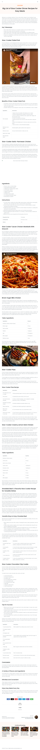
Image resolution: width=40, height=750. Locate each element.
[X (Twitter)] (12, 699)
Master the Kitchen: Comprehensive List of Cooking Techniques (6, 734)
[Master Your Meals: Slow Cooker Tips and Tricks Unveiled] (25, 729)
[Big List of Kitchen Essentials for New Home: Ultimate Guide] (15, 729)
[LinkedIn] (20, 699)
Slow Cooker (20, 5)
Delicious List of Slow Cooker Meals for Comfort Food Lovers (34, 734)
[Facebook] (8, 699)
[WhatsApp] (31, 699)
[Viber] (27, 699)
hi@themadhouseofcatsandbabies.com (15, 748)
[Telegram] (24, 699)
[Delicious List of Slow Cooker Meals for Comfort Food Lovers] (34, 729)
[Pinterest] (16, 699)
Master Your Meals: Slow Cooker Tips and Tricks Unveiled (24, 734)
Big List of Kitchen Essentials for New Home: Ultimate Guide (14, 734)
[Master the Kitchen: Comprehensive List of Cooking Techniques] (6, 729)
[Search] (2, 1)
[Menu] (37, 1)
